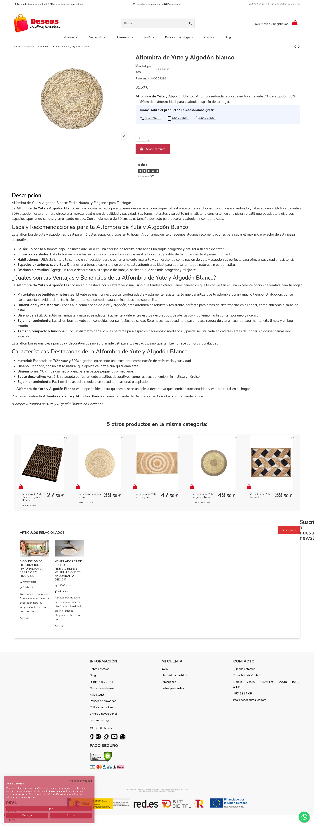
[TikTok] (106, 737)
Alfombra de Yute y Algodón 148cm (204, 495)
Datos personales (173, 688)
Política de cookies (101, 707)
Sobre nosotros (99, 669)
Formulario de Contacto (248, 675)
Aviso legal (97, 695)
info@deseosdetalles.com (249, 700)
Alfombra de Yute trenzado (260, 495)
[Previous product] (296, 47)
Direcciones (169, 682)
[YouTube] (115, 737)
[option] (34, 583)
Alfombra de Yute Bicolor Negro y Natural (32, 497)
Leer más (25, 618)
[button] (150, 118)
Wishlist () (293, 4)
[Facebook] (92, 737)
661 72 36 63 (277, 4)
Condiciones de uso (102, 688)
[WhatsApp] (123, 737)
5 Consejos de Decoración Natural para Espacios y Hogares (31, 568)
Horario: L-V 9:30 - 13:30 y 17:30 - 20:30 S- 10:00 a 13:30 (266, 684)
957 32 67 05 (257, 4)
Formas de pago (100, 720)
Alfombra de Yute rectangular (146, 495)
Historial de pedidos (174, 675)
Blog (93, 675)
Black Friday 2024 (101, 682)
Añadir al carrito (155, 149)
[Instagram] (98, 737)
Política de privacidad (103, 701)
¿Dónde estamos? (245, 669)
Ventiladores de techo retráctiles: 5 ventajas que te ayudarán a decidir (68, 570)
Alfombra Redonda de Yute (90, 495)
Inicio (165, 669)
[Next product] (299, 47)
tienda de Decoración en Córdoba (144, 396)
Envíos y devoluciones (104, 714)
